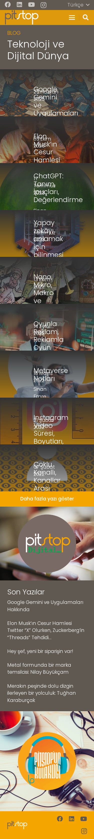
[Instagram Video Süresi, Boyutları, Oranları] (47, 421)
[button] (78, 5)
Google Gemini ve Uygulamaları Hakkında (45, 606)
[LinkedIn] (19, 5)
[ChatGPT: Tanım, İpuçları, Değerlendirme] (47, 186)
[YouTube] (31, 5)
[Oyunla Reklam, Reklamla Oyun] (47, 327)
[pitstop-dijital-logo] (47, 543)
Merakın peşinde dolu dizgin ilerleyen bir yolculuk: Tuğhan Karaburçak (41, 693)
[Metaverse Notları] (47, 374)
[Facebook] (8, 5)
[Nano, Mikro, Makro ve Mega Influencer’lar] (47, 280)
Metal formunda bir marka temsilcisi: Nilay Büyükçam (39, 669)
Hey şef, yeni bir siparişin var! (40, 651)
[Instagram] (43, 5)
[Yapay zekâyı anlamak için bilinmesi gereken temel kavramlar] (47, 233)
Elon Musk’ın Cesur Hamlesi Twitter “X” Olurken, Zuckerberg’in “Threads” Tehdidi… (45, 630)
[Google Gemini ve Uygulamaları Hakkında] (47, 92)
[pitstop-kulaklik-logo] (47, 761)
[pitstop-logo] (22, 17)
